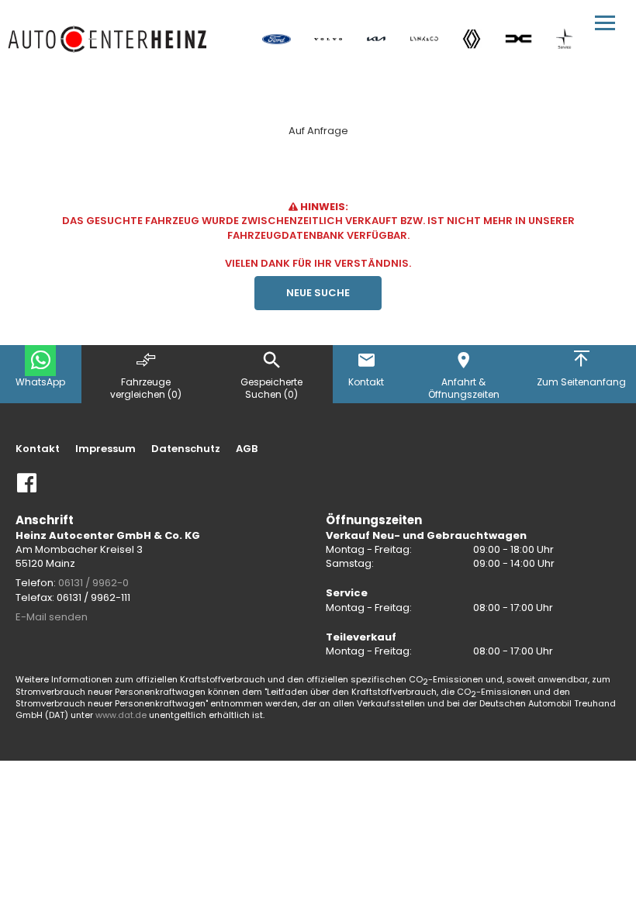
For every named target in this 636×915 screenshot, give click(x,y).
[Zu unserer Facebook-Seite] (27, 489)
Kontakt (38, 449)
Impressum (105, 449)
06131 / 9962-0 (93, 582)
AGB (247, 449)
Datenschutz (185, 449)
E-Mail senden (52, 616)
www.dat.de (121, 715)
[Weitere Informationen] (108, 38)
